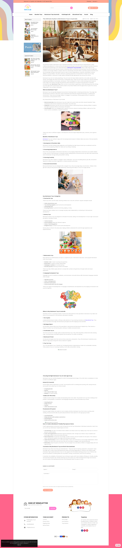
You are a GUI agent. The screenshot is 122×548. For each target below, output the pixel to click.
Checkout (89, 1)
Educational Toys (89, 320)
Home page (64, 519)
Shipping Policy (46, 523)
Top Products (65, 523)
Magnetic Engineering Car (34, 35)
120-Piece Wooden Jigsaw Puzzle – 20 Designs (35, 59)
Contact (45, 519)
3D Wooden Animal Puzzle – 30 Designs (35, 65)
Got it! (19, 544)
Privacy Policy (46, 521)
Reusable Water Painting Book (34, 23)
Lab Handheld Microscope (34, 29)
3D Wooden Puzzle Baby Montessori (35, 72)
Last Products (65, 521)
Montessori (45, 139)
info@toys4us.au (31, 527)
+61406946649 (30, 524)
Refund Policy (46, 525)
